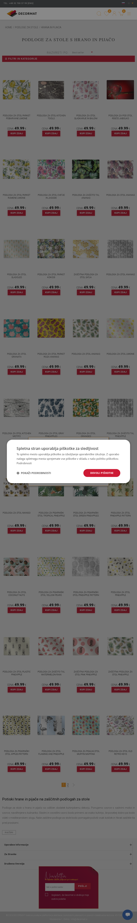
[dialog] (68, 461)
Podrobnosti (24, 463)
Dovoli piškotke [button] (102, 473)
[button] (34, 473)
